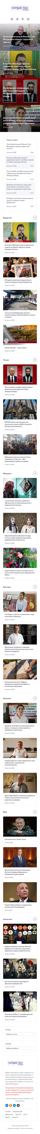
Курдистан (7, 218)
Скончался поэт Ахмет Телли (15, 839)
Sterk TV (18, 1114)
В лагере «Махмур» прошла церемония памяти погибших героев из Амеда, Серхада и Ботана (19, 66)
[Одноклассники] (10, 1105)
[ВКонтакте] (6, 1105)
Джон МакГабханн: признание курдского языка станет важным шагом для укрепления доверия (20, 798)
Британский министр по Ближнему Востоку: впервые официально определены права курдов (17, 872)
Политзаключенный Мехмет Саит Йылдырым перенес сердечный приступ (19, 39)
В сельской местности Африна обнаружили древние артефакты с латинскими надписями (17, 684)
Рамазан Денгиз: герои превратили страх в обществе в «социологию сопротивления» (20, 763)
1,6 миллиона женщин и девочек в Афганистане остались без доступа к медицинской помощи (18, 503)
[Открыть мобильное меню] (28, 19)
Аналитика (7, 919)
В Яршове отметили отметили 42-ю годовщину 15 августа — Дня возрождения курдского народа (18, 459)
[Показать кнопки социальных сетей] (12, 19)
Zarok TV (15, 1117)
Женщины (7, 473)
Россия (6, 360)
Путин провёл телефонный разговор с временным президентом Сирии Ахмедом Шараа (20, 173)
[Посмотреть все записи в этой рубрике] (35, 218)
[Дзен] (18, 1105)
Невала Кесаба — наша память (16, 348)
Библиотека (9, 1114)
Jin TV (25, 1114)
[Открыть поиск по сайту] (23, 19)
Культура (7, 587)
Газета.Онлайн (17, 1111)
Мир (5, 812)
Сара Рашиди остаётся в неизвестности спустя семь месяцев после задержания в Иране (20, 573)
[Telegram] (14, 1105)
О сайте (7, 1111)
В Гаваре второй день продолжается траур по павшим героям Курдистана (20, 200)
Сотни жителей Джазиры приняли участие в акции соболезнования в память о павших (20, 315)
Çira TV (7, 1117)
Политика (7, 698)
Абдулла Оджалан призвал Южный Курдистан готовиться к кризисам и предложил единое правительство (18, 948)
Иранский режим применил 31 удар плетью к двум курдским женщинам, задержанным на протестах (18, 538)
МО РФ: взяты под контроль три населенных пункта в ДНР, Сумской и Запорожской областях (18, 424)
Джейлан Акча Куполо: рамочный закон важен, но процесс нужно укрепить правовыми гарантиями (19, 120)
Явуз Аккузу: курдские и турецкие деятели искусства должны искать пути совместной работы (19, 649)
